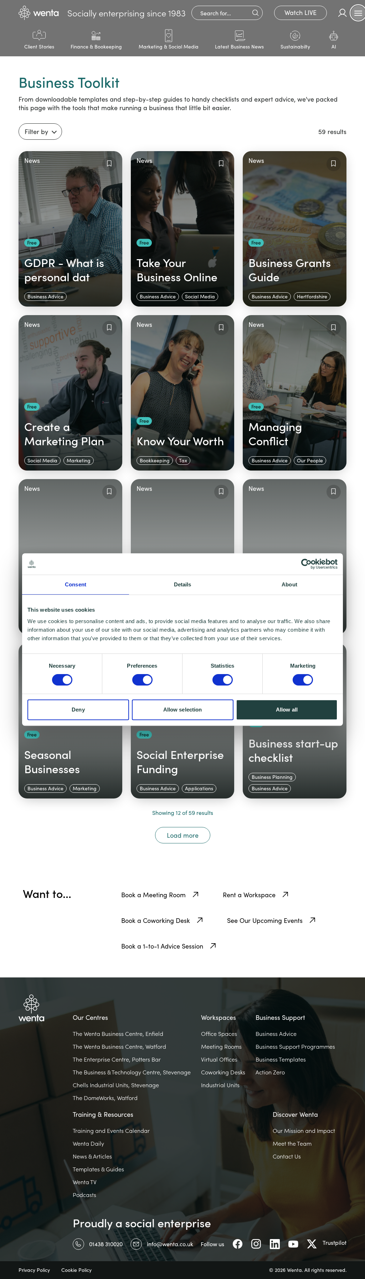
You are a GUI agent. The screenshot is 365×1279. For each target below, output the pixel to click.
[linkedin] (275, 1244)
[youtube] (293, 1244)
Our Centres (90, 1017)
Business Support (280, 1017)
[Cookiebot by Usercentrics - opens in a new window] (306, 564)
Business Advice (276, 1033)
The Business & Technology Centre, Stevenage (132, 1072)
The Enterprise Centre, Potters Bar (117, 1059)
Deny (78, 710)
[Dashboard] (342, 13)
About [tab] (289, 584)
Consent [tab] (75, 584)
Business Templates (281, 1059)
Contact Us (287, 1156)
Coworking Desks (223, 1072)
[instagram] (256, 1244)
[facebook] (238, 1244)
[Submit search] (255, 13)
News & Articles (92, 1156)
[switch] (142, 679)
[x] (312, 1244)
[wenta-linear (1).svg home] (39, 13)
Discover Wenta (295, 1114)
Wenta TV (85, 1182)
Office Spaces (219, 1033)
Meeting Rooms (221, 1046)
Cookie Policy (76, 1270)
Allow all (287, 710)
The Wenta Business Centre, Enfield (118, 1033)
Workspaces (218, 1017)
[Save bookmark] (109, 164)
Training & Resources (103, 1114)
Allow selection (182, 710)
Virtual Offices (219, 1059)
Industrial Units (220, 1085)
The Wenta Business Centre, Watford (119, 1046)
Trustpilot (334, 1242)
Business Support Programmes (295, 1046)
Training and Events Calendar (111, 1130)
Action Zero (270, 1072)
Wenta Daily (88, 1143)
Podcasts (84, 1194)
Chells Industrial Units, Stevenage (116, 1085)
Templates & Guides (98, 1169)
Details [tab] (182, 584)
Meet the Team (292, 1143)
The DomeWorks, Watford (105, 1097)
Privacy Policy (34, 1270)
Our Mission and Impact (304, 1130)
